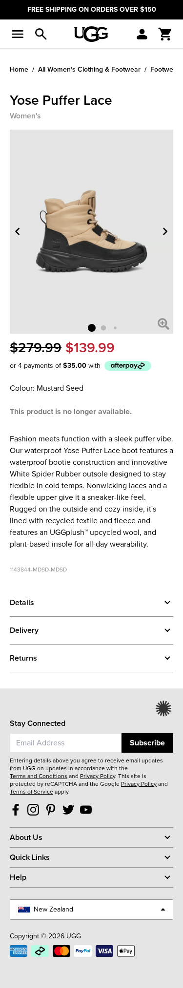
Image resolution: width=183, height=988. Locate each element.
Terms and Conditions (38, 776)
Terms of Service (31, 791)
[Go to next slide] (165, 232)
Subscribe (147, 742)
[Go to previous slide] (17, 232)
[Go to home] (91, 34)
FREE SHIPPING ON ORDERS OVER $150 (91, 9)
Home (19, 69)
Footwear (165, 69)
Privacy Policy (97, 776)
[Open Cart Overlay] (165, 34)
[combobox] (66, 743)
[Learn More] (127, 366)
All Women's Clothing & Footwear (89, 69)
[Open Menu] (17, 34)
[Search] (41, 34)
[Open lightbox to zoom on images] (163, 324)
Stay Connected (37, 723)
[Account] (142, 34)
